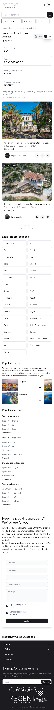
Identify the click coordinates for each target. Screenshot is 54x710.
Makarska (8, 277)
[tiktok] (23, 689)
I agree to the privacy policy (17, 606)
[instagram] (17, 689)
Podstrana (34, 298)
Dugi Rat (33, 250)
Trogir (6, 339)
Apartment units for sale (12, 454)
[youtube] (29, 689)
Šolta (6, 352)
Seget (32, 311)
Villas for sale (7, 450)
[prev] (4, 120)
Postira (7, 304)
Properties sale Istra (10, 501)
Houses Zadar (8, 475)
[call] (42, 155)
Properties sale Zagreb (12, 493)
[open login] (48, 104)
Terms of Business (23, 707)
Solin (6, 318)
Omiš (32, 291)
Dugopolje (8, 257)
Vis (5, 345)
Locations (18, 28)
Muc (31, 284)
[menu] (49, 5)
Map (40, 36)
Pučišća (7, 311)
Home (4, 28)
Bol (31, 243)
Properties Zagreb (10, 421)
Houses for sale (8, 446)
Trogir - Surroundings (38, 339)
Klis (5, 270)
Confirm (27, 621)
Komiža (33, 270)
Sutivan (33, 332)
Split (6, 325)
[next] (50, 121)
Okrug (6, 291)
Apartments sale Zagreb (12, 489)
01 (27, 227)
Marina (32, 277)
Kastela (33, 264)
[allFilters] (50, 15)
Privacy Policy (13, 707)
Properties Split (9, 425)
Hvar (31, 257)
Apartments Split (9, 471)
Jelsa (6, 264)
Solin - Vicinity (35, 318)
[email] (37, 155)
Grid (49, 36)
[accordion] (37, 637)
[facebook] (11, 689)
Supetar (7, 332)
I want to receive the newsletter (17, 613)
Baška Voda (9, 243)
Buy (10, 28)
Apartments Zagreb (10, 467)
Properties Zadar (9, 429)
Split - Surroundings (38, 325)
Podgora (8, 298)
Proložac (33, 304)
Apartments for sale (10, 442)
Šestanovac (35, 345)
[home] (10, 5)
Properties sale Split (10, 497)
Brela (6, 250)
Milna (6, 284)
